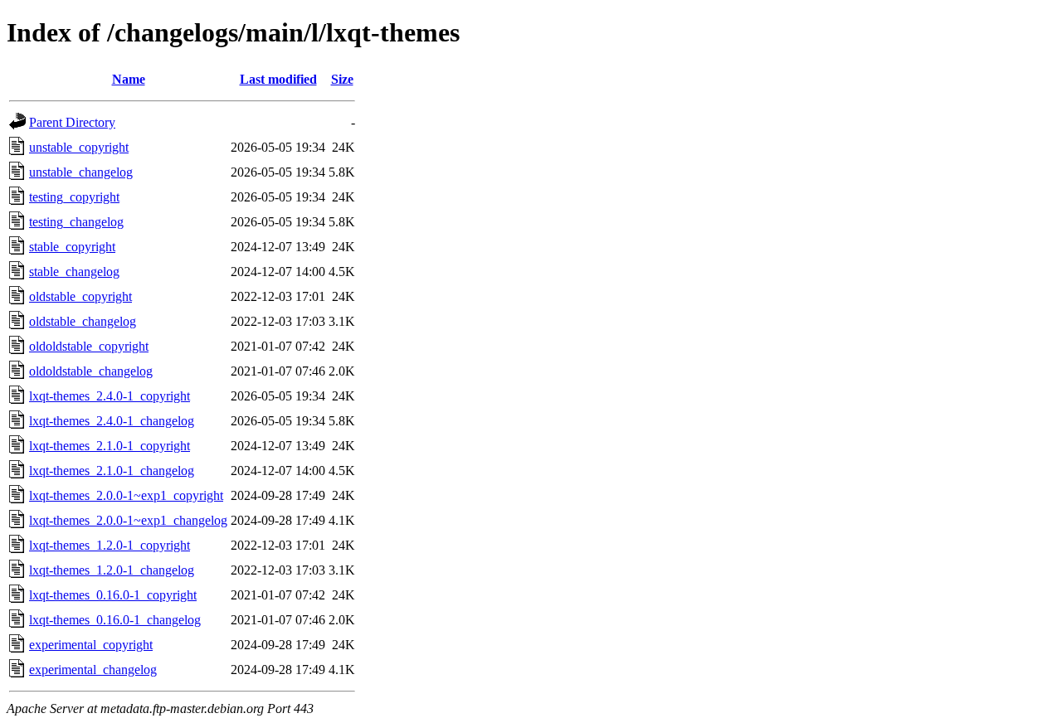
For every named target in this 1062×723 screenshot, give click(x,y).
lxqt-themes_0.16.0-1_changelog (115, 620)
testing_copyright (74, 197)
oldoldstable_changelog (91, 371)
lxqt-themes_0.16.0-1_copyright (113, 595)
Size (342, 79)
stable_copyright (72, 247)
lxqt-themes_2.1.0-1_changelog (111, 470)
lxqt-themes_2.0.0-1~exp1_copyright (126, 495)
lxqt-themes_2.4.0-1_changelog (111, 421)
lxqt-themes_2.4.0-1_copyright (109, 396)
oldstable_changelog (82, 321)
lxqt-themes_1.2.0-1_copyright (109, 545)
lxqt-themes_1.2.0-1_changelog (111, 570)
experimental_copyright (91, 645)
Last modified (278, 79)
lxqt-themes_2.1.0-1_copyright (109, 446)
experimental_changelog (93, 669)
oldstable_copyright (80, 296)
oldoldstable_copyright (89, 346)
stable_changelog (74, 271)
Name (128, 79)
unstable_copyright (79, 147)
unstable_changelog (81, 172)
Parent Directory (72, 122)
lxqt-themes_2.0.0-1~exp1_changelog (128, 520)
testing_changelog (76, 222)
